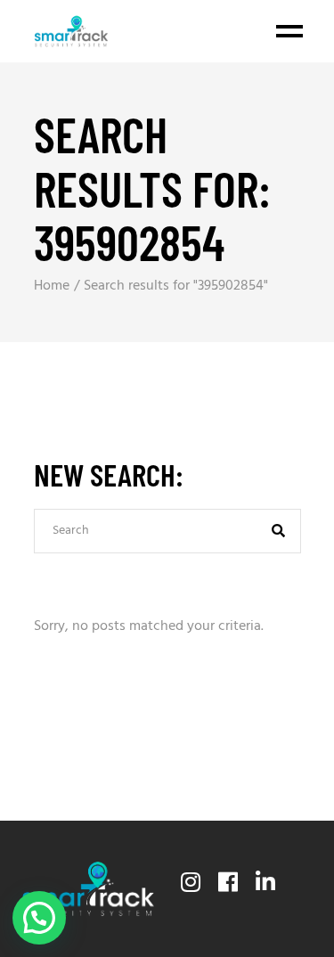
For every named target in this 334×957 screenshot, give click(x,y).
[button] (39, 918)
